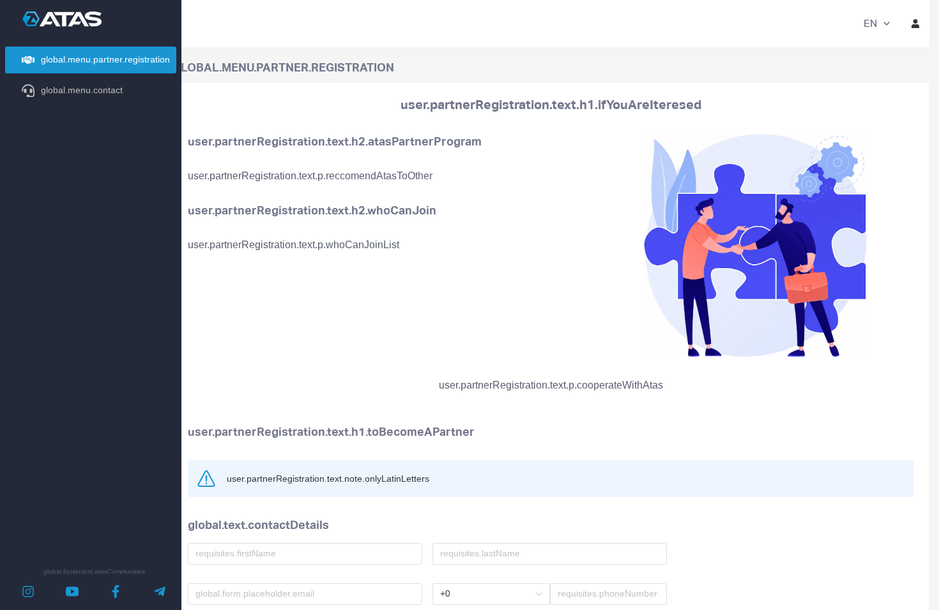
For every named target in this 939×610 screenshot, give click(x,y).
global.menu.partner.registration (105, 59)
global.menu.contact (82, 90)
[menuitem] (90, 60)
